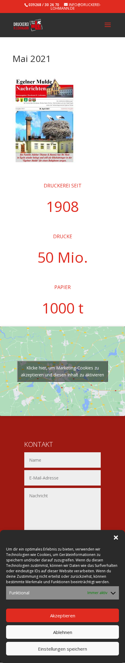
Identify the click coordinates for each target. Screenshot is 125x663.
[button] (116, 538)
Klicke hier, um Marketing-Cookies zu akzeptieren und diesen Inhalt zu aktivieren (62, 371)
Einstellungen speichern (62, 649)
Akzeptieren (62, 616)
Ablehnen (62, 632)
